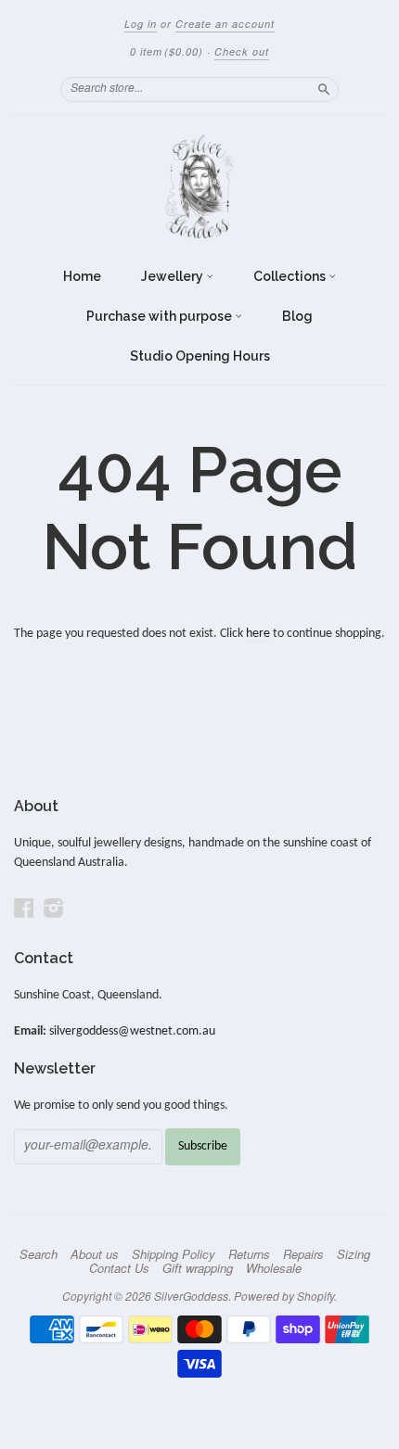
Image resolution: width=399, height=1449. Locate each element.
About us (95, 1254)
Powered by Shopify (284, 1295)
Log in (140, 24)
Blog (297, 316)
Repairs (303, 1254)
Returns (249, 1254)
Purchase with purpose (160, 316)
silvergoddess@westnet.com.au (132, 1031)
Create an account (225, 24)
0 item (166, 51)
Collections (290, 276)
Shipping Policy (173, 1254)
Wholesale (274, 1268)
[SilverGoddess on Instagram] (54, 909)
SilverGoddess (191, 1295)
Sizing (353, 1254)
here (258, 634)
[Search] (323, 89)
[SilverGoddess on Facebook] (24, 909)
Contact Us (119, 1268)
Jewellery (173, 276)
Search (38, 1254)
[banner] (199, 186)
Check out (241, 51)
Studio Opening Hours (200, 356)
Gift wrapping (197, 1268)
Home (82, 276)
